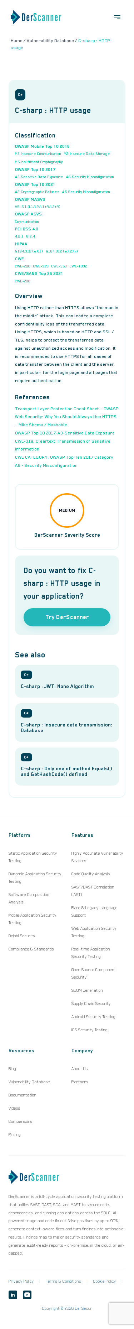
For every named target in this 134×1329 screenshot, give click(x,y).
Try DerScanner (67, 617)
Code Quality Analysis (90, 873)
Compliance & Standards (31, 949)
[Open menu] (117, 17)
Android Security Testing (93, 1016)
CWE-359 (59, 266)
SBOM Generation (87, 990)
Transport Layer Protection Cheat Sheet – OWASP (67, 408)
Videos (14, 1108)
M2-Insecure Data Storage (87, 153)
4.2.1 (19, 236)
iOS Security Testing (89, 1029)
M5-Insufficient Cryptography (39, 162)
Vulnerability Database (29, 1081)
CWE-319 (41, 266)
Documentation (22, 1095)
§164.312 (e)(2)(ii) (62, 251)
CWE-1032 (78, 266)
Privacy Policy (21, 1281)
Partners (79, 1081)
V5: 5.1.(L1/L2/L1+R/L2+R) (37, 206)
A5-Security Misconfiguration (86, 191)
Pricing (15, 1134)
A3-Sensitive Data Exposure (39, 176)
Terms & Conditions (63, 1281)
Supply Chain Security (91, 1003)
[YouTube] (27, 1295)
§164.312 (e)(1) (29, 251)
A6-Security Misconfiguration (90, 176)
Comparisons (21, 1121)
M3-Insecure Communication (38, 153)
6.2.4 (30, 236)
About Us (79, 1068)
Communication (27, 221)
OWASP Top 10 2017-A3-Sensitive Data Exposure (65, 433)
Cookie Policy (104, 1281)
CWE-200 (22, 266)
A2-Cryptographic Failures (37, 191)
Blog (12, 1068)
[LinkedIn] (13, 1295)
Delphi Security (22, 935)
